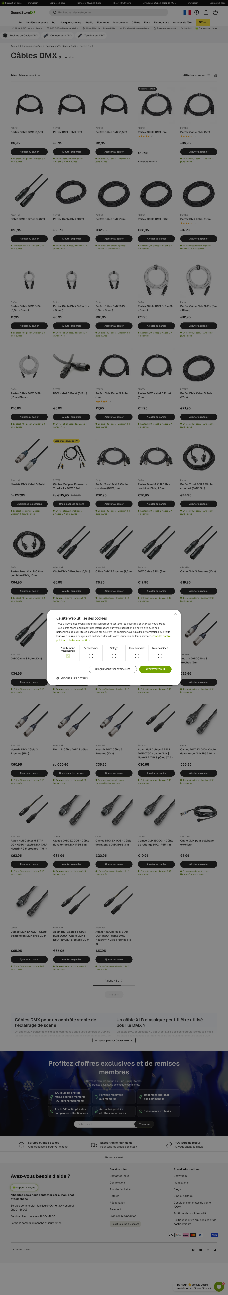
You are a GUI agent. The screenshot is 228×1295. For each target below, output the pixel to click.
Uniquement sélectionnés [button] (112, 669)
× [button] (175, 614)
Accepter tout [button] (155, 669)
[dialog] (114, 647)
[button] (72, 678)
